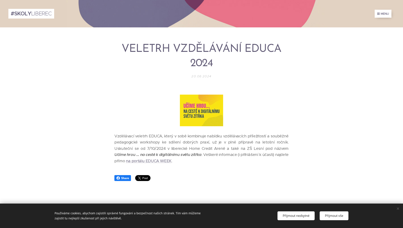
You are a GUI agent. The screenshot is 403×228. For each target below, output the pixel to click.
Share (125, 178)
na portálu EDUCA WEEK (148, 160)
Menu (385, 14)
